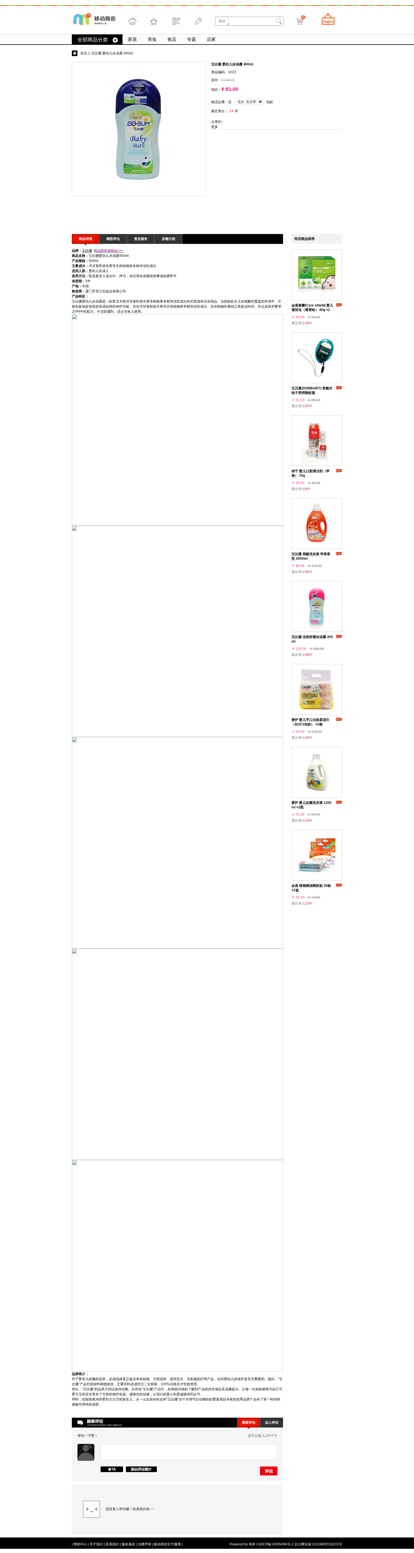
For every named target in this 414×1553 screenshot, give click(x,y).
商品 (222, 21)
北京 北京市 (246, 102)
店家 (211, 39)
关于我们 (96, 1544)
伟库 (252, 1544)
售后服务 (141, 239)
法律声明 (144, 1544)
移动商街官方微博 (167, 1544)
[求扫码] (175, 21)
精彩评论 (113, 239)
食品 (171, 39)
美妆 (152, 39)
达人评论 (272, 1422)
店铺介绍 (168, 239)
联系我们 (112, 1544)
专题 (191, 39)
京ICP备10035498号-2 (276, 1544)
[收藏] (154, 21)
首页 (83, 53)
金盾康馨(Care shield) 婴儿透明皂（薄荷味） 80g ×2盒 (312, 309)
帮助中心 (80, 1544)
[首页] (132, 21)
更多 (214, 127)
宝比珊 (87, 251)
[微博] (197, 21)
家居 (132, 39)
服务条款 (128, 1544)
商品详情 (85, 239)
